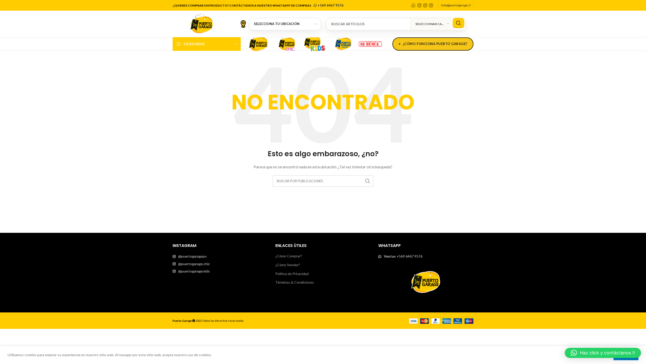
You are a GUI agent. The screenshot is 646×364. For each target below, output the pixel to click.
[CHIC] (286, 43)
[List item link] (220, 256)
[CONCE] (343, 43)
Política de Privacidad (292, 273)
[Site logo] (201, 23)
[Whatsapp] (413, 5)
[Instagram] (419, 5)
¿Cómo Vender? (287, 265)
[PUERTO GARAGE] (258, 43)
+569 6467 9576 (330, 5)
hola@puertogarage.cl (456, 5)
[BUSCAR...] (458, 23)
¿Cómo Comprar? (288, 256)
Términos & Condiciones (294, 282)
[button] (603, 353)
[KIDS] (315, 43)
